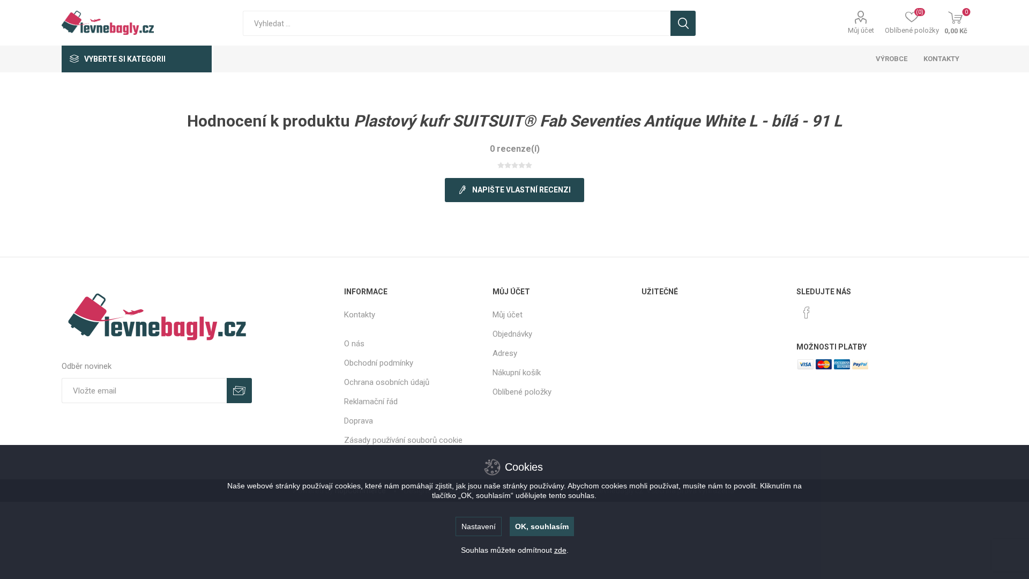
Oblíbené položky (522, 392)
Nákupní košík (517, 372)
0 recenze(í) (515, 149)
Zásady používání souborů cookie (403, 440)
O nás (354, 343)
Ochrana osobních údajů (386, 382)
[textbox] (456, 23)
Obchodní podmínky (378, 363)
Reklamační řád (371, 401)
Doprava (358, 421)
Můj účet (861, 30)
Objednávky (512, 334)
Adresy (505, 353)
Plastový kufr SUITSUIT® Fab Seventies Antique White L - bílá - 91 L (598, 121)
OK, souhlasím (542, 526)
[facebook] (806, 312)
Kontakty (359, 315)
